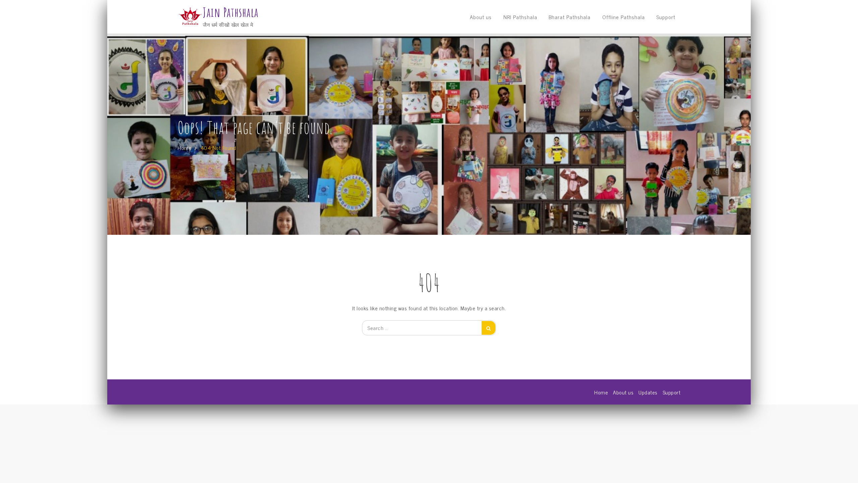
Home (601, 392)
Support (665, 16)
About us (481, 16)
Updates (648, 392)
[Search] (488, 328)
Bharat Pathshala (570, 16)
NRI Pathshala (520, 16)
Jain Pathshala (230, 12)
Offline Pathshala (623, 16)
